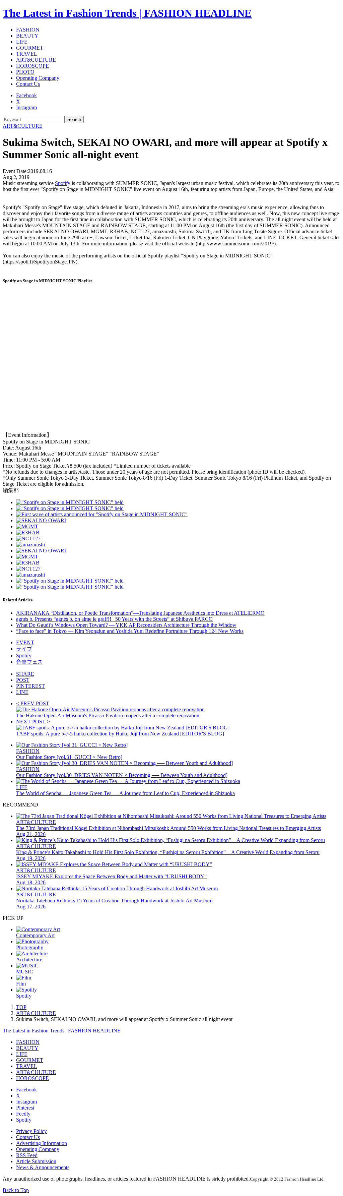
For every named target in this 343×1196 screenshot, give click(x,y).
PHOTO (25, 72)
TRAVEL (26, 54)
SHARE (25, 674)
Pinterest (25, 1108)
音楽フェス (29, 662)
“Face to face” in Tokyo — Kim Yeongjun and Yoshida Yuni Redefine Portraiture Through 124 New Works (130, 631)
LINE (22, 692)
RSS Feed (27, 1155)
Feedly (23, 1114)
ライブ (24, 649)
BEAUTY (27, 36)
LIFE (21, 42)
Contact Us (28, 84)
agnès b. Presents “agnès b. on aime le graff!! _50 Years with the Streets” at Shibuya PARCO (114, 619)
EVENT (25, 642)
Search (74, 119)
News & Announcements (42, 1167)
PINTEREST (30, 686)
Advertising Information (41, 1143)
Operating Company (37, 78)
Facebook (26, 95)
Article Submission (36, 1161)
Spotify (62, 183)
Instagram (26, 107)
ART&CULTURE (36, 60)
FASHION (28, 30)
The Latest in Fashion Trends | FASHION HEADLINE (127, 13)
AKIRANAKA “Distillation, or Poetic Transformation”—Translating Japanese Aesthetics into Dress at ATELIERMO (140, 613)
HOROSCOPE (32, 66)
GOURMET (29, 48)
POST (22, 680)
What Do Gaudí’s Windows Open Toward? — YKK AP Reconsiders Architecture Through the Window (126, 625)
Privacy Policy (31, 1131)
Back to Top (16, 1190)
